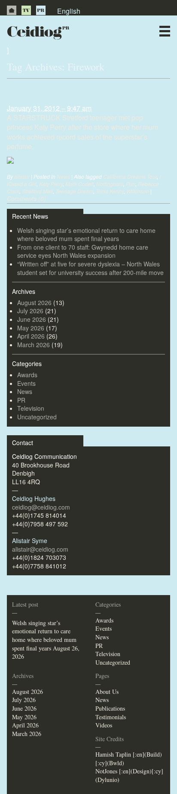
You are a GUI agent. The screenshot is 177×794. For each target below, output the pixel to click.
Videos (103, 725)
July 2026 (30, 310)
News (104, 49)
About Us (107, 691)
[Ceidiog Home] (11, 10)
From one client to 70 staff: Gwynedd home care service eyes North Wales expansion (82, 251)
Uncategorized (37, 416)
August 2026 (34, 302)
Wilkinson (137, 191)
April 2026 (31, 336)
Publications (110, 708)
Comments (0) (26, 198)
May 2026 (30, 328)
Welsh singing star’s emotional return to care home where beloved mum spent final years (86, 234)
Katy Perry (51, 183)
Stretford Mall (37, 191)
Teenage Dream (74, 191)
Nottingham (109, 183)
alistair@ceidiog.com (40, 549)
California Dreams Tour (130, 176)
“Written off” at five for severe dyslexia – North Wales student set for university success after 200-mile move (90, 268)
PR (41, 10)
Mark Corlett (79, 183)
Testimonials (110, 717)
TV (26, 10)
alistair (22, 176)
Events (26, 383)
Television (30, 408)
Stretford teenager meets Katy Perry (81, 91)
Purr (130, 183)
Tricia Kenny (110, 191)
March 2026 (33, 344)
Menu (164, 31)
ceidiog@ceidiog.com (41, 507)
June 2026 (31, 319)
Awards (27, 374)
